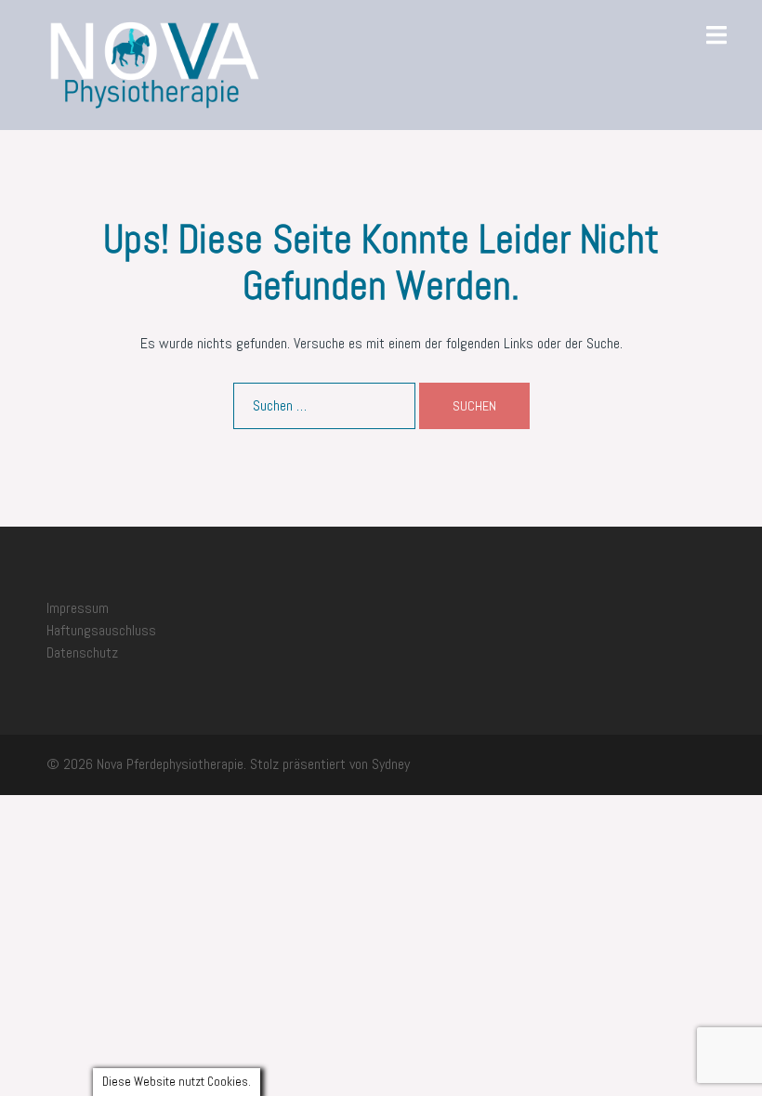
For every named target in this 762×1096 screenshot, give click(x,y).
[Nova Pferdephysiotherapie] (154, 63)
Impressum (77, 608)
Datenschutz (82, 652)
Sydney (391, 764)
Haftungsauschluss (101, 630)
